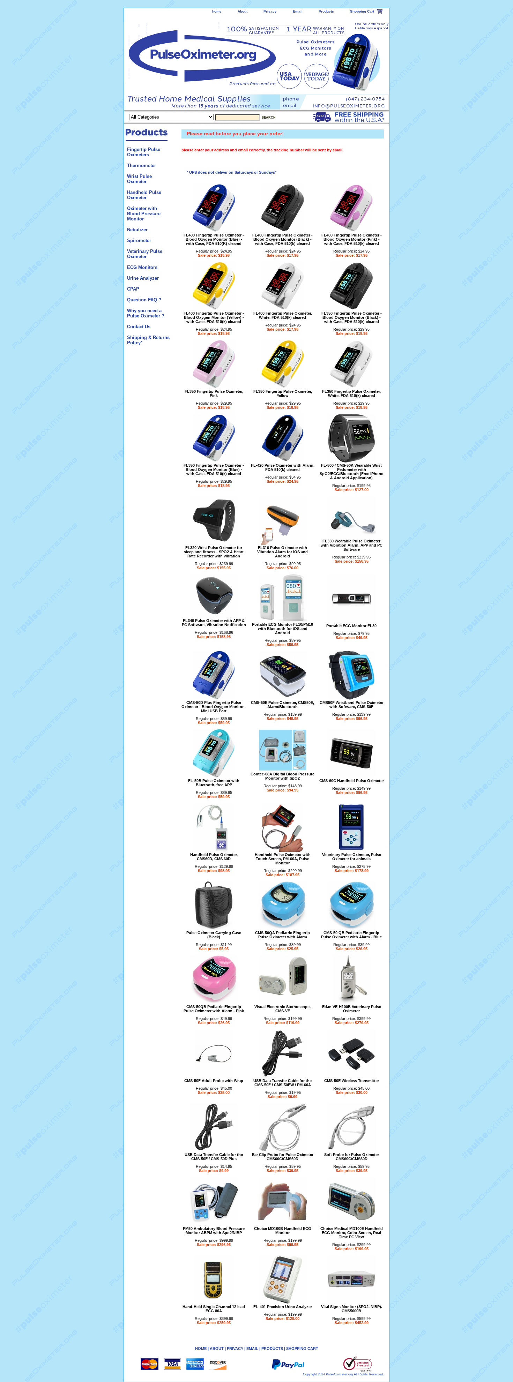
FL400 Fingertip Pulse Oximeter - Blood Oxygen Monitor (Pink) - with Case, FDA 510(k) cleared (351, 239)
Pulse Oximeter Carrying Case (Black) (213, 935)
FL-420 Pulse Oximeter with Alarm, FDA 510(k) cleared (282, 467)
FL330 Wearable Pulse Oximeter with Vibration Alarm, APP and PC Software (351, 545)
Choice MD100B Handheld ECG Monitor (282, 1230)
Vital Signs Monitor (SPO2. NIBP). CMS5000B (351, 1309)
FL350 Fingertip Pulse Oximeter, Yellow (282, 393)
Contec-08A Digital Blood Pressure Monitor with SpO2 (282, 776)
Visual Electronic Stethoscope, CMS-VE (282, 1009)
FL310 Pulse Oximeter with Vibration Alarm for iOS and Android (282, 552)
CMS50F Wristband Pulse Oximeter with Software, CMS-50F (352, 704)
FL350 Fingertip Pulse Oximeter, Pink (214, 393)
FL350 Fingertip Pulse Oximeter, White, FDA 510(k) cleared (351, 393)
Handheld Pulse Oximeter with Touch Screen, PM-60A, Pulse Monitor (283, 859)
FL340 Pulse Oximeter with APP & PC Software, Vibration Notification (214, 622)
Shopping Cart (362, 11)
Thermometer (141, 165)
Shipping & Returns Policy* (148, 340)
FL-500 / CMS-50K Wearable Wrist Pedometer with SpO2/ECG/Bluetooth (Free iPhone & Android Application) (351, 471)
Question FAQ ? (144, 299)
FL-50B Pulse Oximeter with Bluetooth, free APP (213, 783)
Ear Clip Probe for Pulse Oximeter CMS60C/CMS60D (282, 1156)
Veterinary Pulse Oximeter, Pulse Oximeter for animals (351, 857)
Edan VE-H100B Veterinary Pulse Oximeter (351, 1009)
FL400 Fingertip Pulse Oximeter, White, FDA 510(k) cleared (282, 315)
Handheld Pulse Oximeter (144, 195)
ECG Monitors (142, 267)
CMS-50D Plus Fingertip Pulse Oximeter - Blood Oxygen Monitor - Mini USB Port (213, 706)
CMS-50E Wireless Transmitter (351, 1081)
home (217, 11)
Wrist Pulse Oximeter (139, 179)
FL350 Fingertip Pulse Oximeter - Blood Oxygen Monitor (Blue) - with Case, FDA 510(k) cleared (214, 469)
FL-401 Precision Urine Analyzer (282, 1307)
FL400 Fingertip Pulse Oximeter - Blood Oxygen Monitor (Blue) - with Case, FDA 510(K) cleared (214, 239)
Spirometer (139, 240)
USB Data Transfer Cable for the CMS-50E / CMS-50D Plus (214, 1156)
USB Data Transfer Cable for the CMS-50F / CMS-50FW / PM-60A (282, 1083)
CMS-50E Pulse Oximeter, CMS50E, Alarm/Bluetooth (282, 704)
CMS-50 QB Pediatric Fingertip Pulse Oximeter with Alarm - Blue (351, 935)
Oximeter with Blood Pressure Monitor (144, 213)
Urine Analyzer (143, 278)
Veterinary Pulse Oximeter (144, 254)
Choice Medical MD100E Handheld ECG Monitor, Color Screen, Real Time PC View (351, 1232)
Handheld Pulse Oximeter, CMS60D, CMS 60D (214, 857)
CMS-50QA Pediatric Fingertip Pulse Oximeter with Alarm (282, 935)
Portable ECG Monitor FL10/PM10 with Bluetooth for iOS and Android (282, 628)
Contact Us (138, 326)
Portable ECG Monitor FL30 (351, 626)
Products (326, 11)
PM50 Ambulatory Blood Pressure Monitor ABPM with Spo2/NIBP (214, 1230)
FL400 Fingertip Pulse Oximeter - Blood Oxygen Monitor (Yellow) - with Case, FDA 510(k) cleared (214, 317)
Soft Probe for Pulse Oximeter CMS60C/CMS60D (351, 1156)
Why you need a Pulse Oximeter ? (145, 313)
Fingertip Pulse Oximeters (143, 152)
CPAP (133, 289)
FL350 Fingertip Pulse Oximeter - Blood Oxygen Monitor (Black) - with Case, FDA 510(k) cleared (351, 317)
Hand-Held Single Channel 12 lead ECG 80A (214, 1309)
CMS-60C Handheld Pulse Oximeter (351, 781)
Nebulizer (137, 229)
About (242, 11)
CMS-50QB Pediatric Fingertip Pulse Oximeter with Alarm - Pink (214, 1009)
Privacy (270, 11)
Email (298, 11)
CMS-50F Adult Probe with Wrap (213, 1081)
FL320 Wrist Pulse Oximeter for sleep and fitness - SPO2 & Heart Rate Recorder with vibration (214, 552)
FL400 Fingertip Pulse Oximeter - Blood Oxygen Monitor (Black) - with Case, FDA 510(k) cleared (282, 239)
